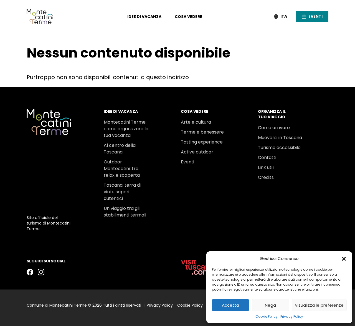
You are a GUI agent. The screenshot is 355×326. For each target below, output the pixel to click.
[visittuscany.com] (197, 267)
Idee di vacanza (144, 16)
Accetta (230, 305)
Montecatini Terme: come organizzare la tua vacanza (126, 129)
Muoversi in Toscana (280, 137)
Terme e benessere (202, 132)
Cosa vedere (188, 16)
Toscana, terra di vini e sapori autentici (122, 192)
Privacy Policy (291, 316)
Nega (270, 305)
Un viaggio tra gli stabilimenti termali (125, 211)
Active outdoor (197, 152)
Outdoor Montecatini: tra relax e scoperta (122, 168)
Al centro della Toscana (120, 148)
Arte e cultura (196, 122)
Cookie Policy (266, 316)
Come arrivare (274, 127)
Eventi (187, 162)
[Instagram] (41, 271)
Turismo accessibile (279, 147)
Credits (266, 177)
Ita (283, 16)
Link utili (266, 167)
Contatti (267, 157)
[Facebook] (30, 271)
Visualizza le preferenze (319, 305)
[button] (344, 258)
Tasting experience (202, 142)
